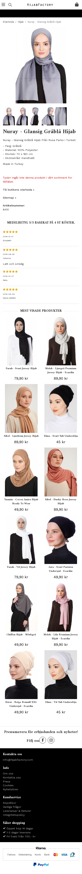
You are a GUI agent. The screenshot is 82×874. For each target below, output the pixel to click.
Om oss (8, 773)
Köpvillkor (9, 802)
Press (6, 781)
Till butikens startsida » (18, 189)
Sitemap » (9, 197)
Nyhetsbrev (10, 789)
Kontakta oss (12, 777)
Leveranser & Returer (17, 810)
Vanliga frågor (12, 806)
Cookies (8, 785)
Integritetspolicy (14, 814)
